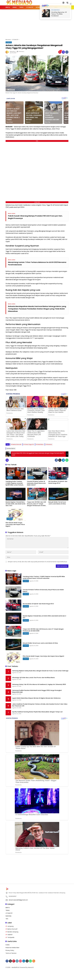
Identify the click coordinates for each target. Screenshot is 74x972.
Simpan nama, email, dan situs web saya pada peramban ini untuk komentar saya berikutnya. (37, 562)
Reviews (49, 444)
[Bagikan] (66, 52)
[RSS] (33, 961)
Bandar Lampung (12, 932)
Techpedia (10, 937)
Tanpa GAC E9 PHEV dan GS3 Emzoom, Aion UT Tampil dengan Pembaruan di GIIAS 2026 (36, 504)
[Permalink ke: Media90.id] (8, 52)
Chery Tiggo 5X (29, 444)
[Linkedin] (23, 961)
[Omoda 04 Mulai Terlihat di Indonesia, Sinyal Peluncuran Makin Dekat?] (37, 473)
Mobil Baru (40, 444)
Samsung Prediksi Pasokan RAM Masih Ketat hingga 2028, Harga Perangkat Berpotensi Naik (37, 691)
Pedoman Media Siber (12, 947)
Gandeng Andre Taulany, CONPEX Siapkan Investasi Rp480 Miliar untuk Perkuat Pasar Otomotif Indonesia (14, 483)
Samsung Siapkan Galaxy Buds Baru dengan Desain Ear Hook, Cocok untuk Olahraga (40, 671)
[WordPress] (17, 961)
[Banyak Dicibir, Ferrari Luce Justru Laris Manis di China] (58, 494)
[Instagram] (20, 961)
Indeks (8, 945)
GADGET (10, 935)
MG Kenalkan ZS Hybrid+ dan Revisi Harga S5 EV (57, 482)
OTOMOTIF (8, 42)
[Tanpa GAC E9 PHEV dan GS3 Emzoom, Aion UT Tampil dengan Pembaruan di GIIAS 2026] (37, 494)
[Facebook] (56, 460)
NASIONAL (8, 916)
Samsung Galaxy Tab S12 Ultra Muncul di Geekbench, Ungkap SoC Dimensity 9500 (39, 684)
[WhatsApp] (66, 460)
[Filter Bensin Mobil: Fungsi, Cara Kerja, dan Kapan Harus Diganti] (16, 514)
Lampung (10, 926)
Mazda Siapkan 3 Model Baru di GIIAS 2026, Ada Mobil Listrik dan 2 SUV (15, 503)
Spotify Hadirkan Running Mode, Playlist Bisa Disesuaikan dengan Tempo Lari (37, 712)
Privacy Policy (10, 950)
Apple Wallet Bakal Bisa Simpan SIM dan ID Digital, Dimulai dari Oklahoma (36, 698)
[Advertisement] (40, 23)
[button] (63, 3)
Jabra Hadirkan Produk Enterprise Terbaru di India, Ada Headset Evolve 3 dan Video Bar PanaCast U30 (39, 705)
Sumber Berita (11, 448)
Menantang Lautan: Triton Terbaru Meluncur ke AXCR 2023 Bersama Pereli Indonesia (37, 263)
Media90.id (13, 51)
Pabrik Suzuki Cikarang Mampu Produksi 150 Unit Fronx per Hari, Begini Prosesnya (35, 217)
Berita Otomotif (16, 444)
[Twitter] (59, 460)
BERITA (8, 908)
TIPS (7, 919)
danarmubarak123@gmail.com (18, 900)
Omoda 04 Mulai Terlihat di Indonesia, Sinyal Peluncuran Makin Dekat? (36, 483)
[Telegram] (63, 460)
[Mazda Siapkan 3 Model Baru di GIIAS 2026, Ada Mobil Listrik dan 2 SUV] (16, 494)
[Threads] (27, 961)
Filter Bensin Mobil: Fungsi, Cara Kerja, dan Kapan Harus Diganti (15, 524)
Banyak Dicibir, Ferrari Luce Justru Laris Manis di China (57, 503)
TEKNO (8, 910)
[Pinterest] (13, 961)
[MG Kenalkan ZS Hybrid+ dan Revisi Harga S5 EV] (58, 473)
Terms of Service (11, 953)
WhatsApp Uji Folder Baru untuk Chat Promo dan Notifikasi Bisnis (33, 677)
